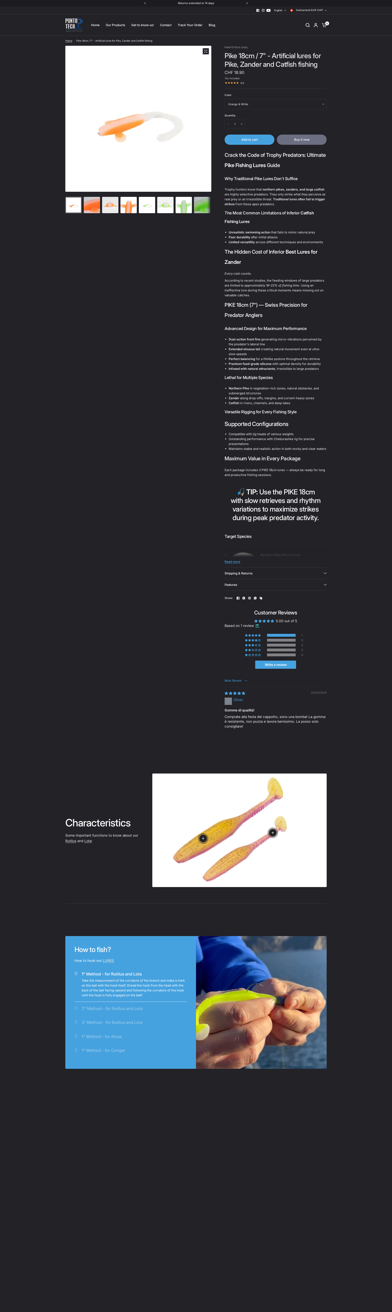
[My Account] (316, 25)
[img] (235, 693)
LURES (108, 961)
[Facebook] (258, 10)
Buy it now (302, 140)
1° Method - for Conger (103, 1050)
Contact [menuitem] (166, 25)
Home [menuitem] (95, 25)
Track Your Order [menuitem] (190, 25)
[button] (253, 635)
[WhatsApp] (255, 598)
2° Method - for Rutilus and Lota (112, 1009)
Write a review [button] (276, 665)
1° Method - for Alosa (102, 1036)
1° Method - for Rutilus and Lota (112, 974)
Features (231, 585)
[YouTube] (268, 10)
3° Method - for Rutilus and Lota (112, 1022)
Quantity (230, 115)
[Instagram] (263, 10)
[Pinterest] (249, 598)
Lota (87, 841)
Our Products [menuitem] (115, 25)
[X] (243, 598)
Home (68, 40)
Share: (229, 598)
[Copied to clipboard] (260, 598)
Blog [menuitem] (212, 25)
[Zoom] (206, 51)
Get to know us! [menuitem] (142, 25)
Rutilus (70, 841)
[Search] (308, 25)
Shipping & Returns (239, 573)
